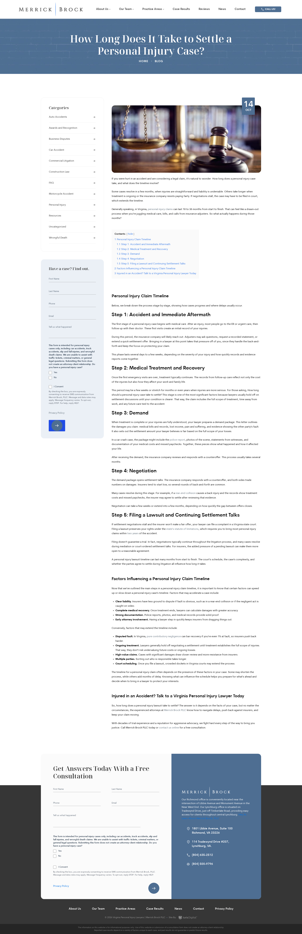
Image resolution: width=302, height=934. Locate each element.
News (222, 9)
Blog (159, 61)
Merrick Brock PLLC (175, 710)
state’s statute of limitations (182, 529)
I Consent (58, 387)
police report (177, 440)
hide (130, 234)
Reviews (204, 9)
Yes (55, 372)
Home (143, 61)
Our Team (125, 9)
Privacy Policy (56, 413)
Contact (240, 9)
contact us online (169, 728)
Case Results (181, 9)
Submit (153, 888)
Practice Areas (152, 9)
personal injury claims (160, 209)
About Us (102, 9)
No (55, 377)
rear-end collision (185, 493)
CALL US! (270, 9)
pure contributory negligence (164, 636)
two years (133, 533)
